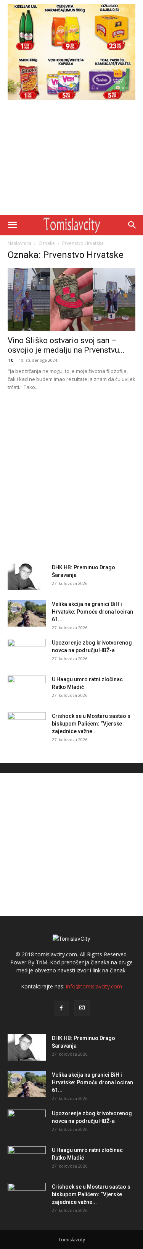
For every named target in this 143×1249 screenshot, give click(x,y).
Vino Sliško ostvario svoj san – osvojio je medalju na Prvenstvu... (66, 345)
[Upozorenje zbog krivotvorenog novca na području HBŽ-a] (27, 652)
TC (10, 360)
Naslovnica (19, 243)
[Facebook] (61, 1008)
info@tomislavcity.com (94, 986)
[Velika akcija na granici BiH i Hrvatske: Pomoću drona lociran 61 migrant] (27, 613)
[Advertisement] (71, 159)
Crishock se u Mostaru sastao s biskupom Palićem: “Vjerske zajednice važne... (91, 723)
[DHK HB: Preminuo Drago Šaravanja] (27, 577)
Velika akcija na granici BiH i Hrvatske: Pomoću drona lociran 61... (92, 611)
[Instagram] (82, 1008)
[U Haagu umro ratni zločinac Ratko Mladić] (27, 689)
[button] (12, 225)
